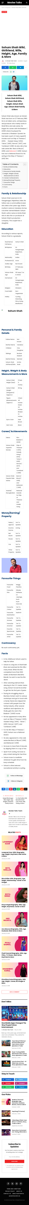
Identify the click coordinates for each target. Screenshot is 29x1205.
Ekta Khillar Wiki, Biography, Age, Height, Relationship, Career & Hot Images (14, 880)
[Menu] (3, 2)
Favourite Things (9, 182)
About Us (19, 1191)
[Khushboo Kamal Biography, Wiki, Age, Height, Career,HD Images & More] (14, 969)
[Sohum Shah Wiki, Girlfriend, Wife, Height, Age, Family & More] (14, 90)
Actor (4, 12)
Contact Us (7, 1193)
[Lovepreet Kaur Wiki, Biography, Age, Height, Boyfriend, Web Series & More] (14, 842)
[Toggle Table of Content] (24, 164)
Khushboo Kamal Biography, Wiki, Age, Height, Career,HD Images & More (14, 981)
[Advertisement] (14, 29)
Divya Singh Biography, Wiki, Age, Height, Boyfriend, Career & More (14, 906)
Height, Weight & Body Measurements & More (11, 175)
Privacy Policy (19, 1167)
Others (4, 1019)
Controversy (8, 185)
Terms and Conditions (14, 1189)
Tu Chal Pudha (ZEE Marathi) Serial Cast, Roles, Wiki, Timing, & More (21, 800)
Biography (8, 7)
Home (3, 7)
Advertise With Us (14, 1196)
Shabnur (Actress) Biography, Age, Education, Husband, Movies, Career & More (19, 1102)
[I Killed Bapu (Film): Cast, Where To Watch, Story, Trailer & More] (6, 1122)
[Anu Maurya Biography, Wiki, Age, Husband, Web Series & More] (14, 919)
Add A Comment (14, 992)
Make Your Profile (18, 1193)
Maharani (12, 151)
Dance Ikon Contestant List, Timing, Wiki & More (19, 1131)
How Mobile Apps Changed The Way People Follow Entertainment (14, 1025)
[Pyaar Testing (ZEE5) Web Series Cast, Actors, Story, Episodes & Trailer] (6, 1054)
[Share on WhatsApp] (12, 67)
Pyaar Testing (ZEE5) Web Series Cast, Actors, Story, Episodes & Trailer (19, 1053)
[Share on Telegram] (20, 67)
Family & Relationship (10, 167)
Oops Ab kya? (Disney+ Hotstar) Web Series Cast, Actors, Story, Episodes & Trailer (19, 1043)
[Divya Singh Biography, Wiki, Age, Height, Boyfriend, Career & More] (14, 895)
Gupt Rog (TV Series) (18, 1111)
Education (7, 169)
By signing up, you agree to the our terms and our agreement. (14, 1167)
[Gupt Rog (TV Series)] (6, 1113)
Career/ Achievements (11, 178)
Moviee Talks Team (12, 61)
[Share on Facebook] (5, 67)
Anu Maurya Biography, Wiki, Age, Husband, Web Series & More (14, 930)
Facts (5, 187)
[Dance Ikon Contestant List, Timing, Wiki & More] (6, 1132)
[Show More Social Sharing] (25, 67)
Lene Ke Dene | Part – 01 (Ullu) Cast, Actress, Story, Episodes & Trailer (19, 1063)
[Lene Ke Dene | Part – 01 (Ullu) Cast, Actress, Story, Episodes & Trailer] (6, 1063)
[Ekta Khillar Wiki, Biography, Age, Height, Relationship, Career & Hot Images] (14, 869)
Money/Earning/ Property (12, 180)
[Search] (26, 2)
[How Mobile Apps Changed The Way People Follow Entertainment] (14, 1013)
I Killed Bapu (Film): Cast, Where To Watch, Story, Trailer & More (19, 1121)
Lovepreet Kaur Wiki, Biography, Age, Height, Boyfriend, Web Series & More (14, 854)
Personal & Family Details (12, 171)
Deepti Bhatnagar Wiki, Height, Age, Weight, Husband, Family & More (8, 800)
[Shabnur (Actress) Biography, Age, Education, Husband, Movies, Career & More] (6, 1102)
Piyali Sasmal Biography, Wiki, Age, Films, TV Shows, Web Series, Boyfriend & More (14, 955)
